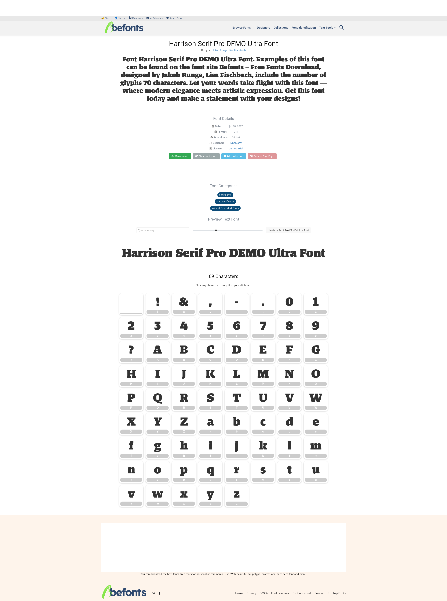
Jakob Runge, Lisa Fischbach (229, 50)
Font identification (304, 28)
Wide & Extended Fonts (225, 208)
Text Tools (326, 28)
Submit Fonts (176, 18)
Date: (218, 126)
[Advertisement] (223, 547)
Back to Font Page (264, 156)
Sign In (106, 18)
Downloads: (221, 137)
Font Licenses (280, 593)
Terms (239, 593)
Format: (222, 131)
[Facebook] (159, 593)
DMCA (264, 593)
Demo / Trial (236, 148)
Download (181, 156)
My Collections (156, 18)
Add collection (235, 156)
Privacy (251, 593)
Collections (281, 28)
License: (217, 148)
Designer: (218, 143)
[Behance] (153, 593)
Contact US (321, 593)
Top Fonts (339, 593)
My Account (137, 18)
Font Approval (301, 593)
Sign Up (120, 18)
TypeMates (236, 143)
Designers (263, 28)
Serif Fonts (225, 194)
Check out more (208, 156)
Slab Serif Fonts (225, 201)
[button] (341, 28)
